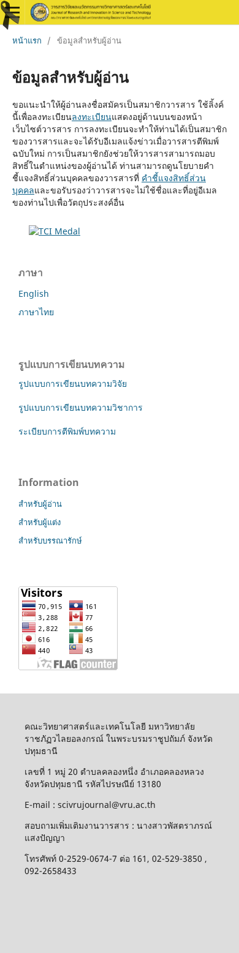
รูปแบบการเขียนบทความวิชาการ (80, 407)
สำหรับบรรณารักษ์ (50, 540)
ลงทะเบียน (92, 116)
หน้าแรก (27, 40)
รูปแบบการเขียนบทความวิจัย (72, 383)
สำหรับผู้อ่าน (40, 503)
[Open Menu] (12, 12)
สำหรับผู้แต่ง (39, 522)
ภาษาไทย (36, 312)
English (33, 293)
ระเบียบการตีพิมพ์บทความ (67, 431)
